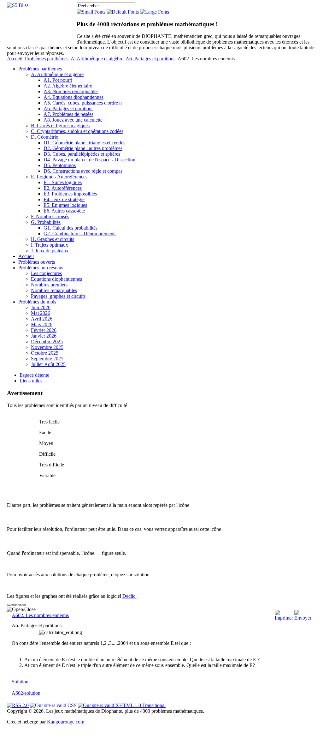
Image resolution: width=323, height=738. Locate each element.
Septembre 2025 (47, 358)
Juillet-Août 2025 (48, 364)
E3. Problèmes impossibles (70, 193)
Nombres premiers (49, 284)
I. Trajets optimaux (49, 245)
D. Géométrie (44, 137)
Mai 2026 (40, 313)
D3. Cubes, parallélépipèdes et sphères (82, 154)
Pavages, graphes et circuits (58, 296)
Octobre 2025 (44, 353)
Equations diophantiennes (56, 279)
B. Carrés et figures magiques (60, 125)
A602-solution (26, 693)
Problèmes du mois (37, 301)
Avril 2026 (41, 318)
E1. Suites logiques (63, 182)
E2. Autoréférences (63, 188)
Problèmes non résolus (40, 267)
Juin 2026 (40, 307)
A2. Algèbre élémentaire (68, 85)
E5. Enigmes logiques (65, 205)
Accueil (14, 58)
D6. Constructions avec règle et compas (83, 171)
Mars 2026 (41, 324)
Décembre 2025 (47, 341)
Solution (20, 681)
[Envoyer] (302, 618)
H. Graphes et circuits (52, 239)
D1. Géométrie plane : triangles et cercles (84, 142)
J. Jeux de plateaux (49, 250)
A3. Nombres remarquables (71, 91)
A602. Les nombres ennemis (40, 615)
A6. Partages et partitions (150, 58)
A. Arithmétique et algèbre (97, 58)
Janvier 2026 (43, 336)
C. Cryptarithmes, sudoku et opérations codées (77, 131)
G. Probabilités (46, 222)
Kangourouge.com (65, 721)
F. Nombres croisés (50, 216)
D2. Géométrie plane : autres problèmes (83, 148)
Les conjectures (46, 273)
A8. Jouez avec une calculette (73, 120)
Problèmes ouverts (36, 262)
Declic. (129, 596)
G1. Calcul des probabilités (70, 228)
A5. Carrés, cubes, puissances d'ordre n (83, 102)
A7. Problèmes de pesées (68, 114)
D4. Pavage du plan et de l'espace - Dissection (89, 159)
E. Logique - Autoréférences (59, 176)
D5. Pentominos (60, 165)
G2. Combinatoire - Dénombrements (80, 233)
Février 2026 (43, 330)
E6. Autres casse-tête (64, 210)
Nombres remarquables (54, 290)
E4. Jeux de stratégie (64, 199)
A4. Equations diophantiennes (73, 97)
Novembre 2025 (47, 347)
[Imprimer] (284, 618)
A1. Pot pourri (58, 80)
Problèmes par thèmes (46, 58)
